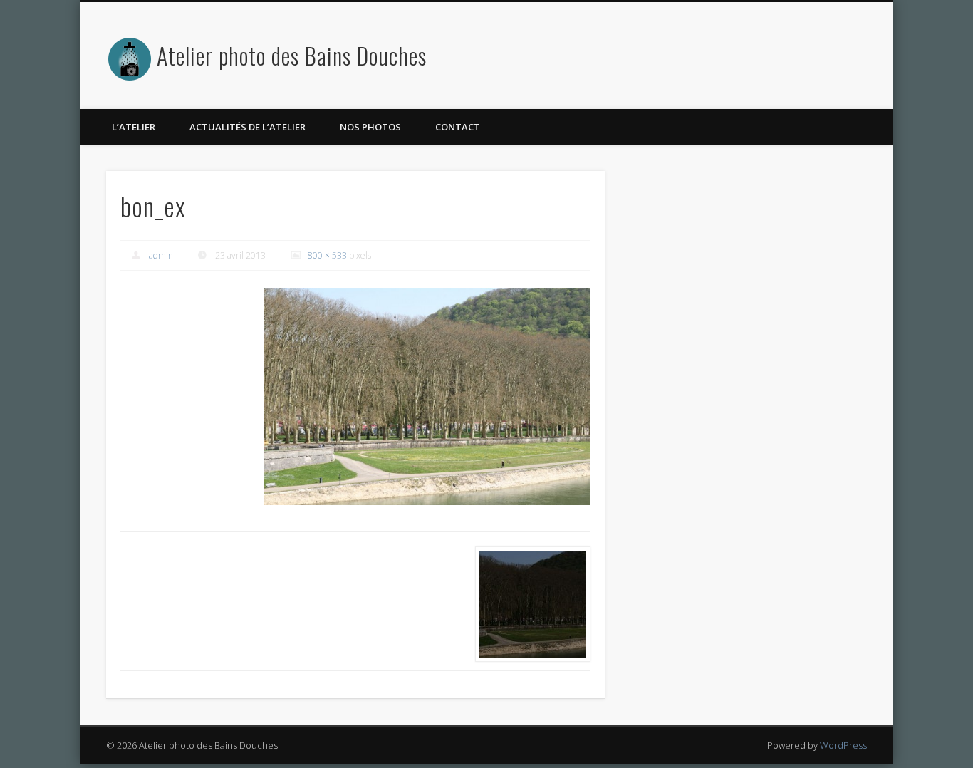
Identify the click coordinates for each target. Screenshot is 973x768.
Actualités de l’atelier (247, 126)
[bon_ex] (427, 396)
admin (161, 255)
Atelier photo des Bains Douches (292, 55)
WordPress (843, 745)
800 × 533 (327, 255)
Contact (457, 126)
